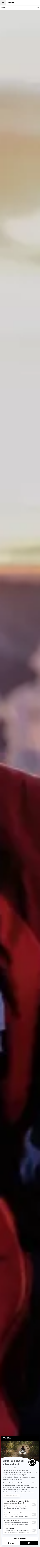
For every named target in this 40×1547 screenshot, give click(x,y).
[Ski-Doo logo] (11, 2)
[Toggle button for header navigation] (3, 2)
